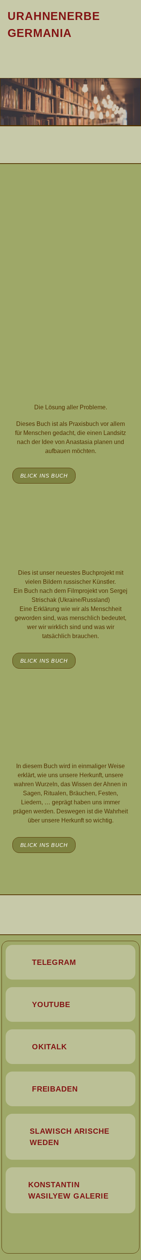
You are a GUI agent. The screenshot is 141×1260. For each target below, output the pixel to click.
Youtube (51, 1004)
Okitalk (49, 1047)
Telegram (54, 962)
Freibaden (55, 1089)
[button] (70, 60)
